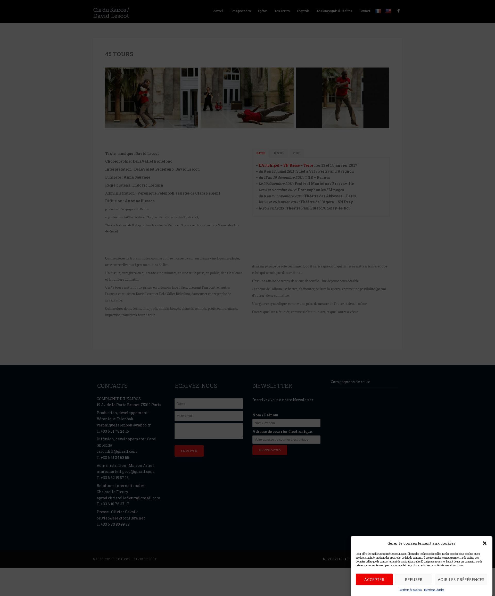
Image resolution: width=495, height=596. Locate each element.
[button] (484, 543)
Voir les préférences (461, 579)
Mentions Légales (434, 590)
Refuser (414, 579)
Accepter (374, 579)
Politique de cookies (410, 590)
